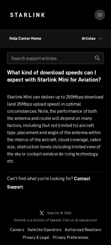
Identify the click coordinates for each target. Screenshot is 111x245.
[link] (27, 15)
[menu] (99, 14)
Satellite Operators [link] (44, 229)
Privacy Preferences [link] (70, 237)
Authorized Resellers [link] (83, 229)
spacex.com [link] (88, 220)
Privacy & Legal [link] (36, 237)
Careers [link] (17, 229)
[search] (97, 58)
